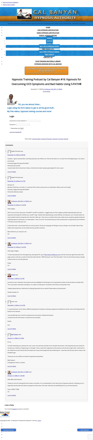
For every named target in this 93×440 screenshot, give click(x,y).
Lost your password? (15, 132)
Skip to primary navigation (10, 2)
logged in (15, 409)
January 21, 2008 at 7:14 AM (16, 338)
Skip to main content (9, 5)
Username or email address (18, 121)
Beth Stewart (14, 334)
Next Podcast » (85, 430)
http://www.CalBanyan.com (52, 254)
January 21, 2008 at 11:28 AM (16, 375)
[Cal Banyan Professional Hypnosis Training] (46, 21)
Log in (22, 128)
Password (13, 124)
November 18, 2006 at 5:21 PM (16, 181)
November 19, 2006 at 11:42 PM (17, 247)
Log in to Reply (12, 172)
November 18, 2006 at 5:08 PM (16, 155)
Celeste (13, 275)
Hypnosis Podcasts (46, 139)
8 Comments (46, 91)
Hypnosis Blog (36, 139)
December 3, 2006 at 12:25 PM (16, 305)
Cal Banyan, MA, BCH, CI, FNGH (20, 201)
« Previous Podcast (8, 430)
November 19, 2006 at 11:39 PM (17, 205)
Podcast (66, 139)
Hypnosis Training (57, 139)
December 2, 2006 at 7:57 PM (16, 278)
